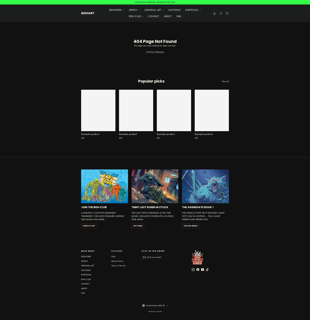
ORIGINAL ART (153, 10)
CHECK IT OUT (89, 226)
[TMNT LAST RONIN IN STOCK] (155, 186)
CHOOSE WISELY (191, 226)
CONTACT (153, 16)
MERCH (133, 10)
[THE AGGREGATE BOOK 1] (205, 186)
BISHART (87, 13)
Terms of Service (118, 265)
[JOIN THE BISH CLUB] (104, 186)
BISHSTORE (115, 10)
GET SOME (137, 226)
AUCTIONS (174, 10)
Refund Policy (117, 261)
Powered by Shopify (155, 311)
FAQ (179, 16)
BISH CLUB (135, 16)
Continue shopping (155, 51)
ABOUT (168, 16)
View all (225, 81)
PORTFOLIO (192, 10)
